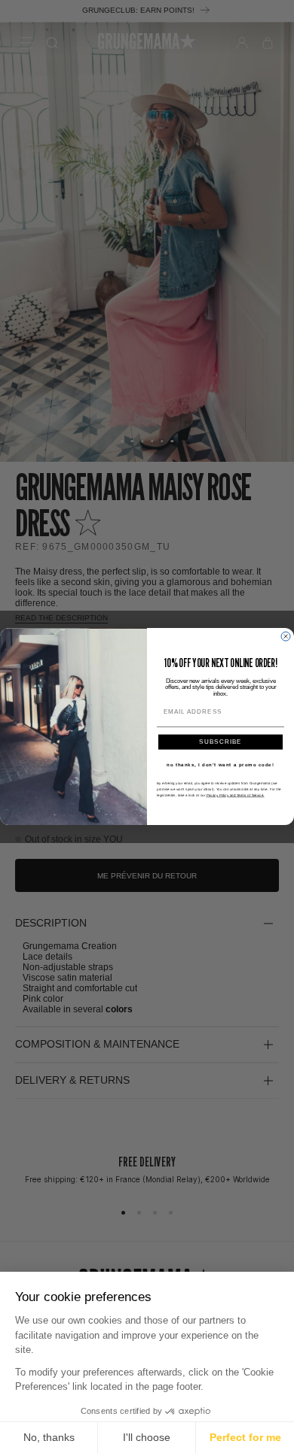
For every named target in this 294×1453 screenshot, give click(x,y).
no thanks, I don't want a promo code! (220, 764)
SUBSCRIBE (220, 742)
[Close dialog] (285, 636)
